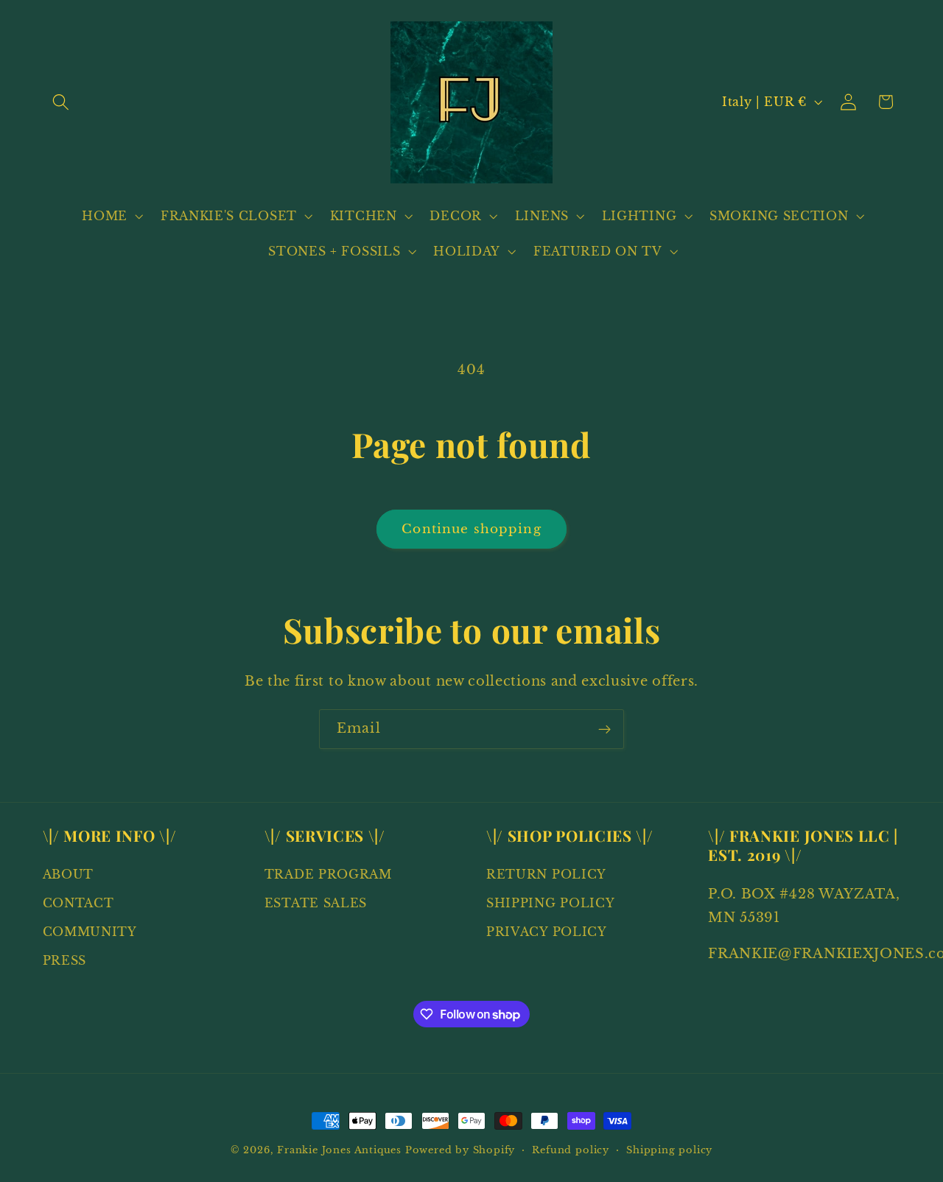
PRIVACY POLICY (546, 931)
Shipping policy (669, 1149)
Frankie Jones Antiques (339, 1149)
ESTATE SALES (315, 903)
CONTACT (78, 903)
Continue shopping (471, 529)
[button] (61, 102)
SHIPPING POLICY (550, 903)
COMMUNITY (90, 931)
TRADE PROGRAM (328, 875)
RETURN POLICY (546, 875)
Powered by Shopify (460, 1149)
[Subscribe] (604, 729)
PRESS (64, 960)
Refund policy (570, 1149)
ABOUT (68, 875)
